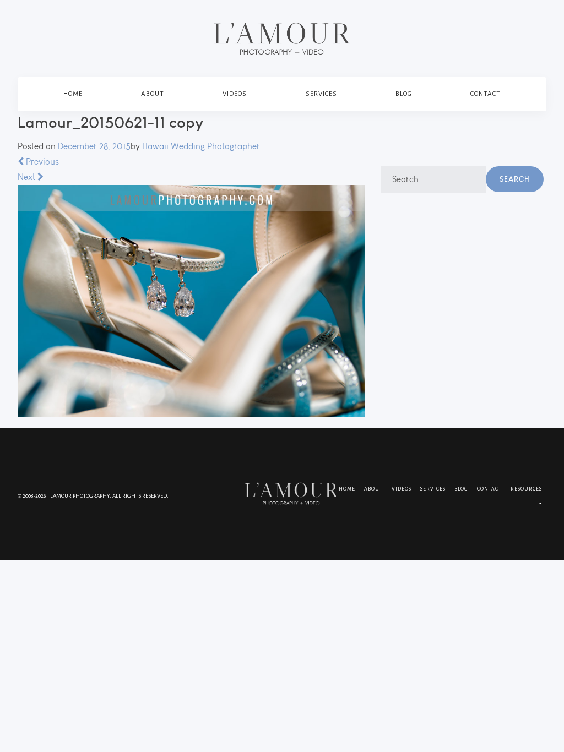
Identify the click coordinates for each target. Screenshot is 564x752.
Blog (403, 93)
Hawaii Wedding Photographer (201, 146)
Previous (41, 161)
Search (515, 179)
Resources (526, 489)
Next (27, 177)
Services (321, 93)
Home (73, 93)
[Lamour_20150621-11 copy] (191, 301)
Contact (485, 93)
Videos (235, 93)
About (152, 93)
